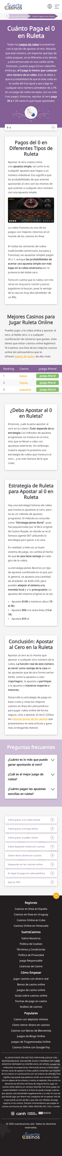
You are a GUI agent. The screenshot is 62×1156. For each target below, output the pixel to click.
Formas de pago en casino (31, 1001)
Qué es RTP (14, 882)
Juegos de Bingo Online (31, 1036)
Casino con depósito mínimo (31, 1019)
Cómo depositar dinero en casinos (26, 846)
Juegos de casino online (31, 990)
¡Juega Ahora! (48, 376)
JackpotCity (25, 389)
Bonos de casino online (31, 984)
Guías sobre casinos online (31, 995)
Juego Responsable (31, 960)
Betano (23, 375)
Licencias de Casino (31, 966)
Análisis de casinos (31, 1006)
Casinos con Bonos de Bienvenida (31, 1030)
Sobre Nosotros (31, 938)
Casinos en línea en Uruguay (31, 914)
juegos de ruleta (29, 44)
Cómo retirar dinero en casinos (24, 855)
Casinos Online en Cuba (31, 920)
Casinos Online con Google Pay (31, 1047)
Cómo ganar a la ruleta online (24, 819)
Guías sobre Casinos (19, 16)
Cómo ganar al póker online (23, 837)
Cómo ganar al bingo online (23, 828)
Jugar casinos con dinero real (31, 978)
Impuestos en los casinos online (25, 864)
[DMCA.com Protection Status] (44, 1113)
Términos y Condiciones (31, 949)
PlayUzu (24, 382)
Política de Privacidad (31, 955)
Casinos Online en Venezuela (31, 925)
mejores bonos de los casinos (30, 719)
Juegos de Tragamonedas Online (31, 1041)
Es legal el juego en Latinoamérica (26, 873)
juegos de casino (25, 356)
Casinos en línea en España (31, 909)
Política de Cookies (31, 944)
